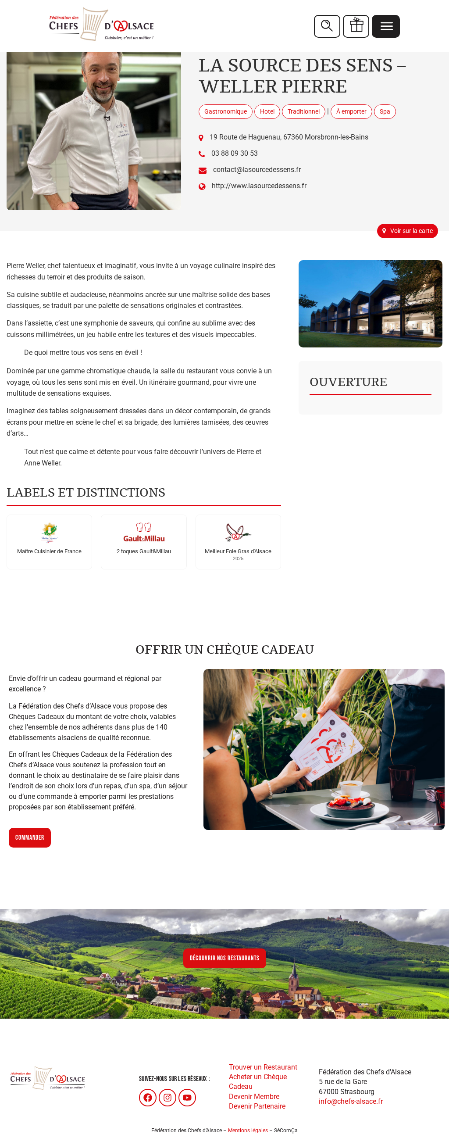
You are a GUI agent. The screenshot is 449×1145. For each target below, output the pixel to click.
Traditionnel (304, 111)
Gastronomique (225, 111)
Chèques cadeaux (356, 26)
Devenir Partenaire (257, 1106)
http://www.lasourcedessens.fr (259, 186)
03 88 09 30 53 (234, 153)
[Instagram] (167, 1097)
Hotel (267, 111)
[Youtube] (187, 1097)
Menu (386, 26)
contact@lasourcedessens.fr (257, 169)
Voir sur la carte (411, 230)
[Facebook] (148, 1097)
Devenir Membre (254, 1096)
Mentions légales (248, 1130)
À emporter (351, 111)
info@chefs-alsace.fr (351, 1101)
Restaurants (327, 26)
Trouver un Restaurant (263, 1067)
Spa (385, 111)
